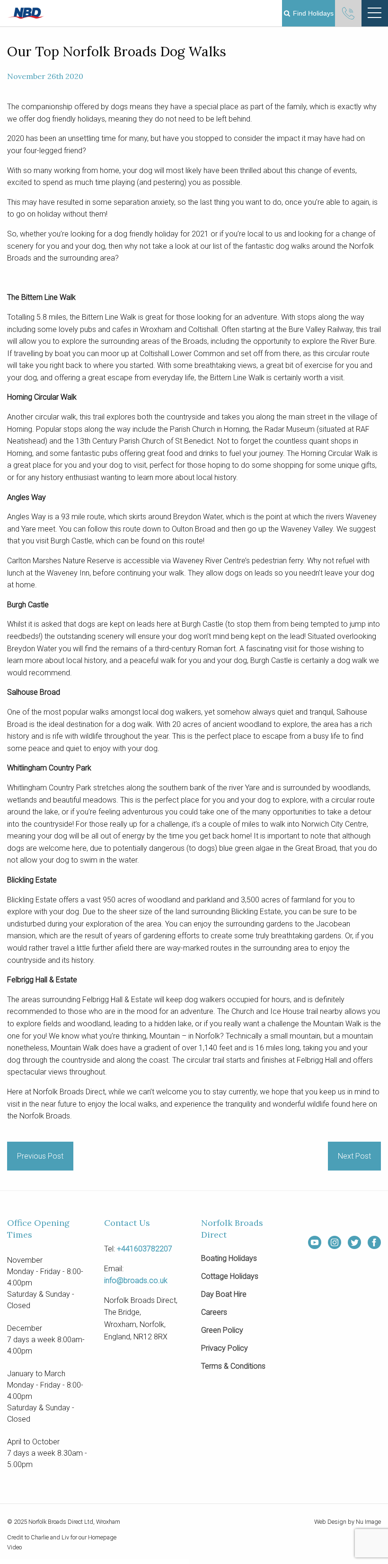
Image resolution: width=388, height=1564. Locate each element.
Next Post (354, 1156)
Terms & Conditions (233, 1367)
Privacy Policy (224, 1349)
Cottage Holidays (229, 1277)
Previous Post (40, 1156)
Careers (214, 1313)
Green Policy (222, 1331)
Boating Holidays (229, 1259)
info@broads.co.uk (136, 1280)
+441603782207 (144, 1248)
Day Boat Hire (224, 1295)
